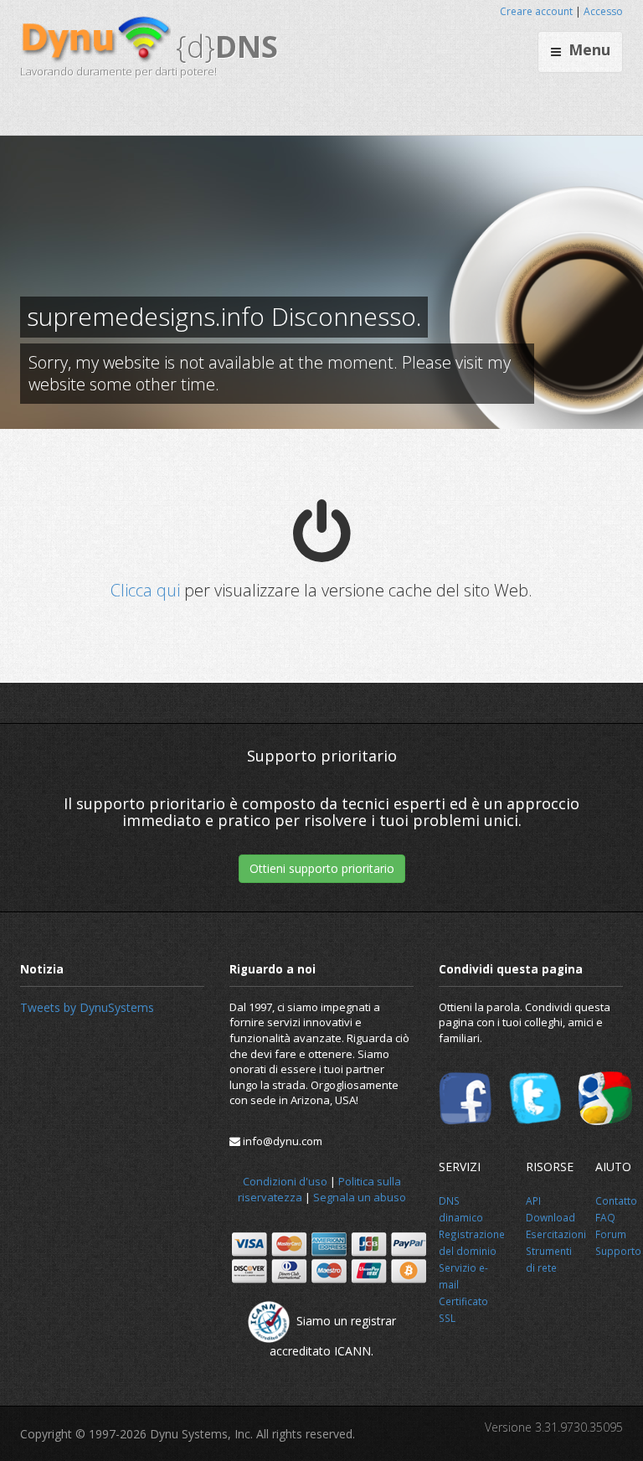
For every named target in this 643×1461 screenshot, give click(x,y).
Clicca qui (145, 590)
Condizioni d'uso (285, 1181)
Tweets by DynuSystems (87, 1007)
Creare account (536, 11)
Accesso (603, 11)
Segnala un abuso (359, 1197)
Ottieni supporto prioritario (321, 868)
